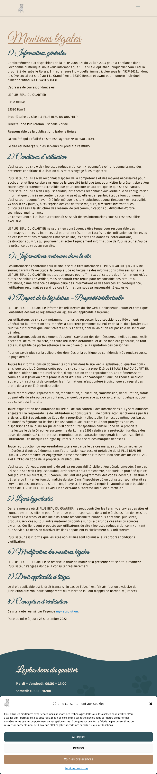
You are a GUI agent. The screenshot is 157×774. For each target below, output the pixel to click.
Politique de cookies (76, 768)
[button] (151, 704)
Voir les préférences (78, 759)
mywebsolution (67, 611)
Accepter (78, 737)
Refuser (78, 748)
